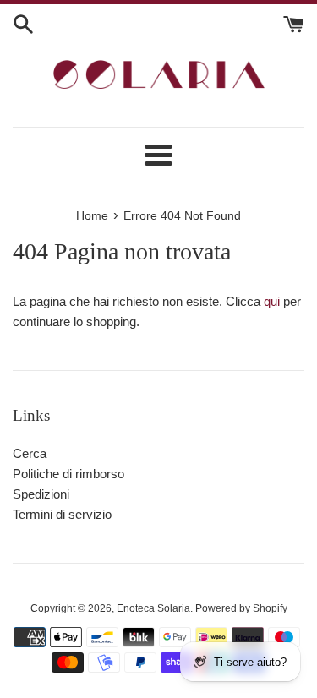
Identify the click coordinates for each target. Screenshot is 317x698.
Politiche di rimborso (68, 473)
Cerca (29, 453)
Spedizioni (41, 494)
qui (272, 301)
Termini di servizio (62, 514)
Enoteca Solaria (153, 608)
